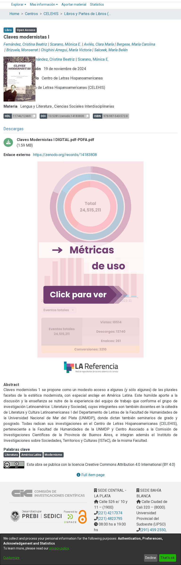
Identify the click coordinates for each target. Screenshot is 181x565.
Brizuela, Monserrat (22, 50)
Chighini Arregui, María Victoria (66, 50)
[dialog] (90, 549)
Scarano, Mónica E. (65, 44)
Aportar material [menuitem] (74, 4)
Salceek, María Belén (111, 50)
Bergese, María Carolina (136, 44)
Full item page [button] (92, 475)
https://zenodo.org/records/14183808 (64, 155)
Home (14, 14)
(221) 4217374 (110, 513)
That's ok (167, 558)
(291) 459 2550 (153, 530)
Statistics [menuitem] (97, 4)
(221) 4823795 (110, 518)
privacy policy (59, 548)
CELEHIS (51, 14)
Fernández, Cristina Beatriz (25, 44)
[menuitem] (18, 4)
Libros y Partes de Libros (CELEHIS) (87, 14)
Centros (31, 14)
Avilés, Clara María (99, 44)
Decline (150, 558)
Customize (11, 558)
